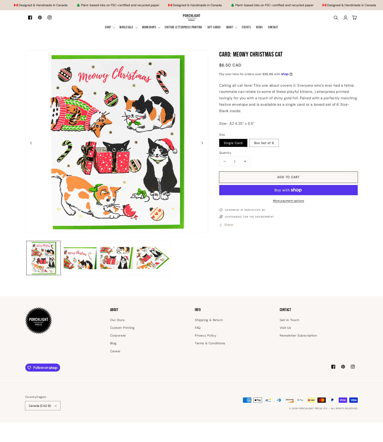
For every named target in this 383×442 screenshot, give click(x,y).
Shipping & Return (209, 320)
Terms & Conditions (210, 343)
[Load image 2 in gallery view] (80, 258)
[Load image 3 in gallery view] (117, 258)
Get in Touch (289, 320)
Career (115, 351)
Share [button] (228, 225)
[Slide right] (202, 142)
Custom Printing (122, 328)
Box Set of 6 (264, 143)
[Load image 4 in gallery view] (153, 258)
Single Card (233, 143)
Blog (113, 343)
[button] (109, 28)
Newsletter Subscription (298, 335)
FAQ (198, 328)
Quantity (225, 153)
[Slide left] (31, 142)
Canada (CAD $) (40, 406)
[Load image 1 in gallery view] (43, 258)
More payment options (288, 201)
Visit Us (285, 328)
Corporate (118, 335)
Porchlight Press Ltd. (313, 408)
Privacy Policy (205, 335)
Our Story (117, 320)
